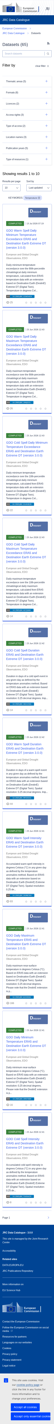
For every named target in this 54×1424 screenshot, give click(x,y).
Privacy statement (11, 1360)
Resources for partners (14, 1336)
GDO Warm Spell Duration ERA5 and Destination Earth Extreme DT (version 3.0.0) (25, 748)
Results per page (11, 181)
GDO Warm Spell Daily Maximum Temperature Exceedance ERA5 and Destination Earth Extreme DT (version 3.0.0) (26, 345)
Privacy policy (9, 1354)
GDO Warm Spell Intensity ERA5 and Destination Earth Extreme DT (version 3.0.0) (25, 842)
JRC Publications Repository (17, 1271)
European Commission (14, 28)
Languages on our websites (17, 1342)
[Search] (48, 53)
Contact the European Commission (21, 1321)
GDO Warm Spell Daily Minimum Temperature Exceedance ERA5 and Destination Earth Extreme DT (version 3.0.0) (26, 239)
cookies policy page (27, 1384)
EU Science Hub (11, 1290)
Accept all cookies (25, 1407)
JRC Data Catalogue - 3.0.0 (17, 1232)
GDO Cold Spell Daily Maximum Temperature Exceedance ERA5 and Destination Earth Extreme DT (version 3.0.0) (26, 553)
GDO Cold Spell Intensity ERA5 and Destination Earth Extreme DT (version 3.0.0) (25, 1143)
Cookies (6, 1348)
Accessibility (9, 1250)
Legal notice (8, 1365)
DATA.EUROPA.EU (13, 1265)
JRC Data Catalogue (13, 33)
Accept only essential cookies (32, 1416)
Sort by (30, 181)
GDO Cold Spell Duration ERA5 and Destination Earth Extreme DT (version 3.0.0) (25, 655)
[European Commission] (23, 7)
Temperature (31, 198)
